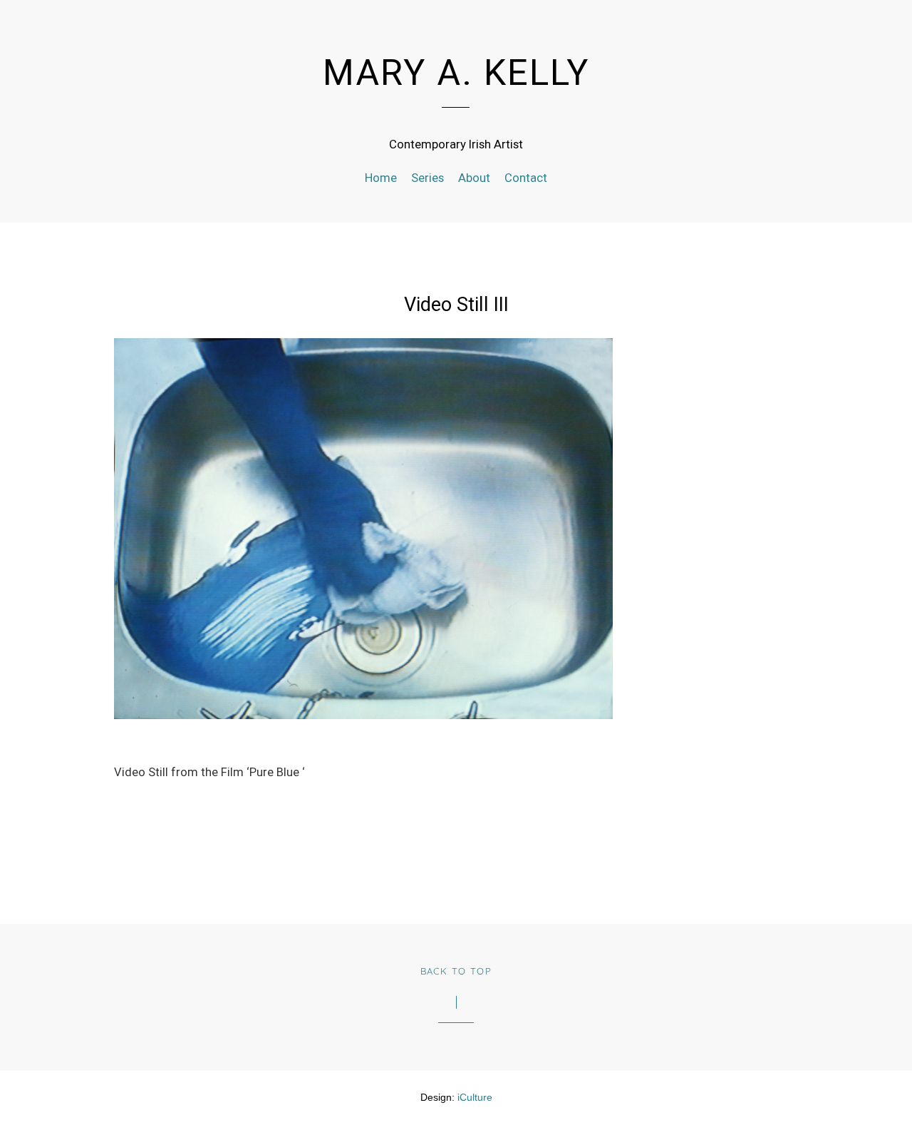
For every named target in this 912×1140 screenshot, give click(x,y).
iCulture (474, 1097)
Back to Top (456, 971)
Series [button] (427, 178)
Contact (525, 178)
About (474, 178)
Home (381, 178)
